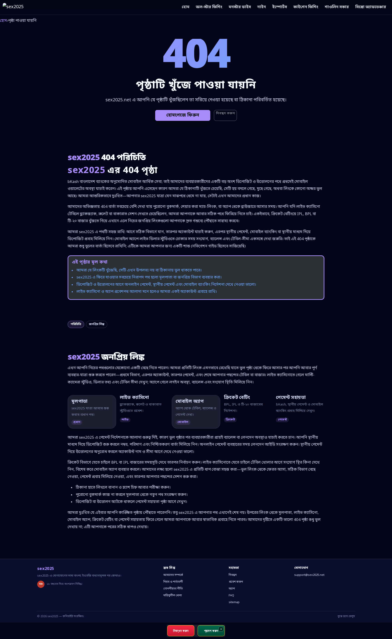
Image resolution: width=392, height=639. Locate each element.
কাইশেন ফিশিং (305, 7)
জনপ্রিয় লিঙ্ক (96, 324)
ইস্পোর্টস (279, 7)
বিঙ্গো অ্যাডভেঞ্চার (370, 7)
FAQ (231, 595)
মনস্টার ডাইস (240, 7)
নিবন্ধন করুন (225, 113)
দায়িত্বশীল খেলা (172, 595)
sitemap (234, 602)
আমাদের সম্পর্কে (173, 575)
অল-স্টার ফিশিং (209, 7)
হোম (185, 7)
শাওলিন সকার (337, 7)
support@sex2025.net (309, 575)
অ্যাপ (232, 589)
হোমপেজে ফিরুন (182, 115)
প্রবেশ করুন (236, 582)
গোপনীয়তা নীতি (173, 589)
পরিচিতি (76, 324)
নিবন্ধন (233, 575)
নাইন (261, 7)
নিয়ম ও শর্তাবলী (173, 582)
